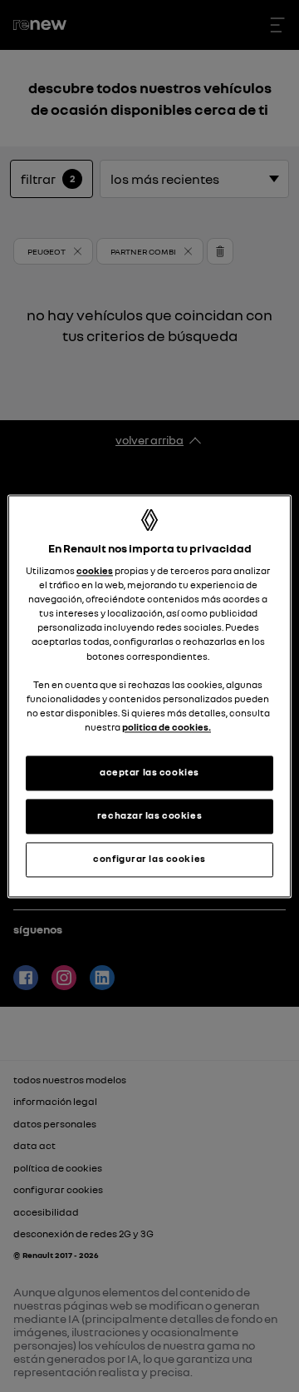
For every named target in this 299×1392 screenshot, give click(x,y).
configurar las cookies (149, 858)
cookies (94, 571)
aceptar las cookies (149, 772)
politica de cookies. (166, 727)
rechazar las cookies (149, 815)
